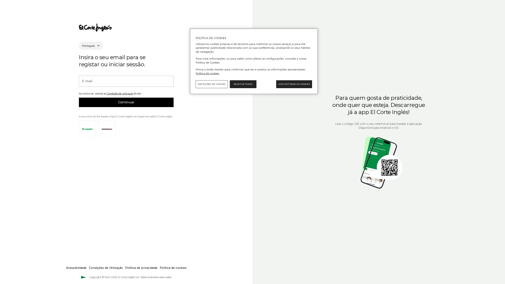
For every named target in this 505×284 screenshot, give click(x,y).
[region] (254, 61)
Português (88, 45)
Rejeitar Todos (243, 84)
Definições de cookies (212, 84)
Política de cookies (207, 73)
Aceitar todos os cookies (294, 84)
